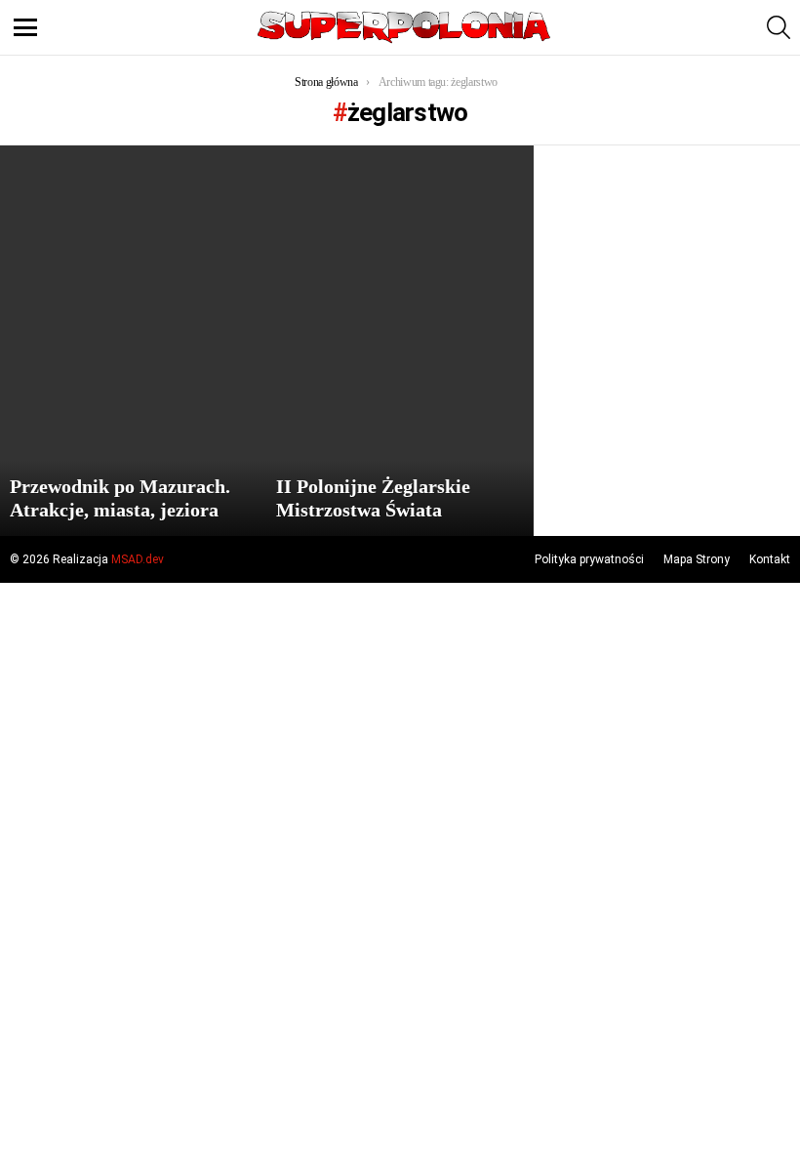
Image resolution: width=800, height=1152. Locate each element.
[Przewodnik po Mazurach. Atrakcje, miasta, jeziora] (133, 340)
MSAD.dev (137, 559)
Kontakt (769, 559)
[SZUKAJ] (778, 27)
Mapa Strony (696, 559)
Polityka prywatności (589, 559)
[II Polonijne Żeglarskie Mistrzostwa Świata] (399, 340)
